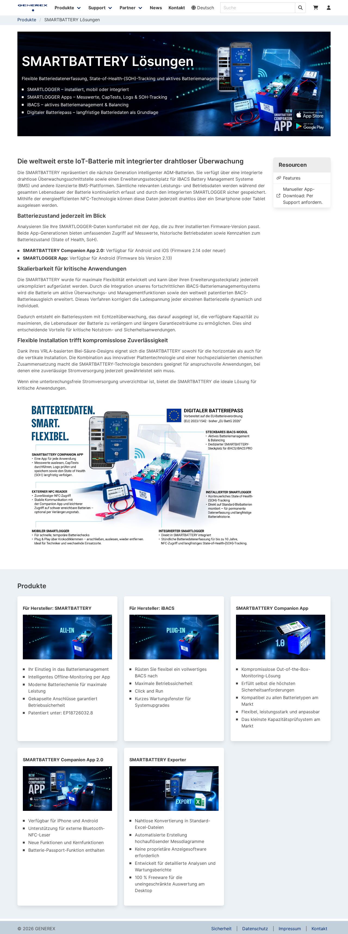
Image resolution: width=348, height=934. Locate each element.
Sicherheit (221, 928)
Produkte (26, 19)
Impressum (290, 928)
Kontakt (319, 928)
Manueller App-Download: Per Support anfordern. (302, 195)
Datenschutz (255, 928)
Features (291, 178)
